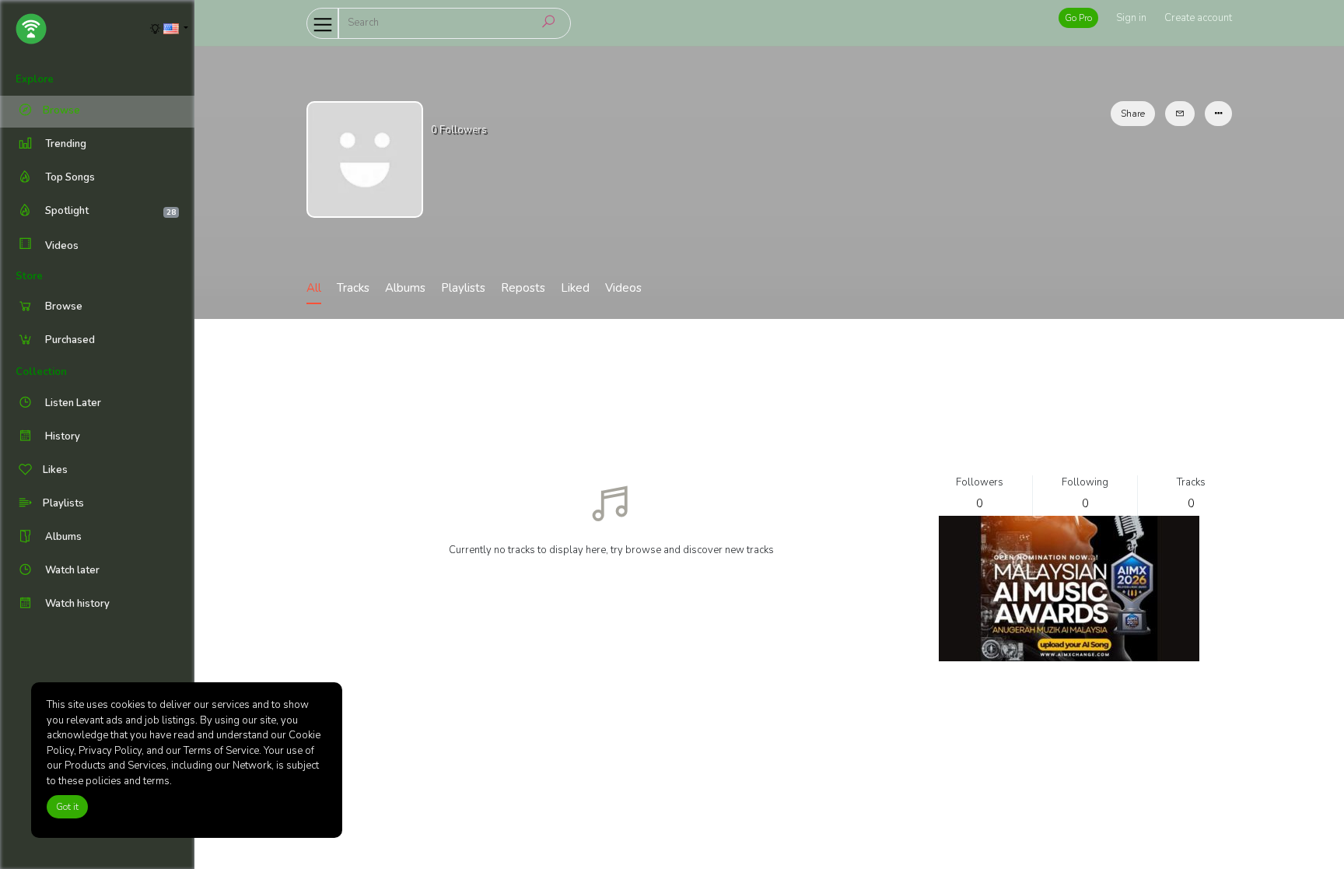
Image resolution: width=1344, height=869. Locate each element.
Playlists (463, 288)
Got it (67, 807)
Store (29, 276)
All (313, 288)
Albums (405, 288)
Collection (41, 372)
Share (1133, 113)
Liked (575, 288)
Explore (35, 79)
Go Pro (1078, 18)
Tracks (353, 288)
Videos (61, 246)
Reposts (523, 288)
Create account (1198, 18)
